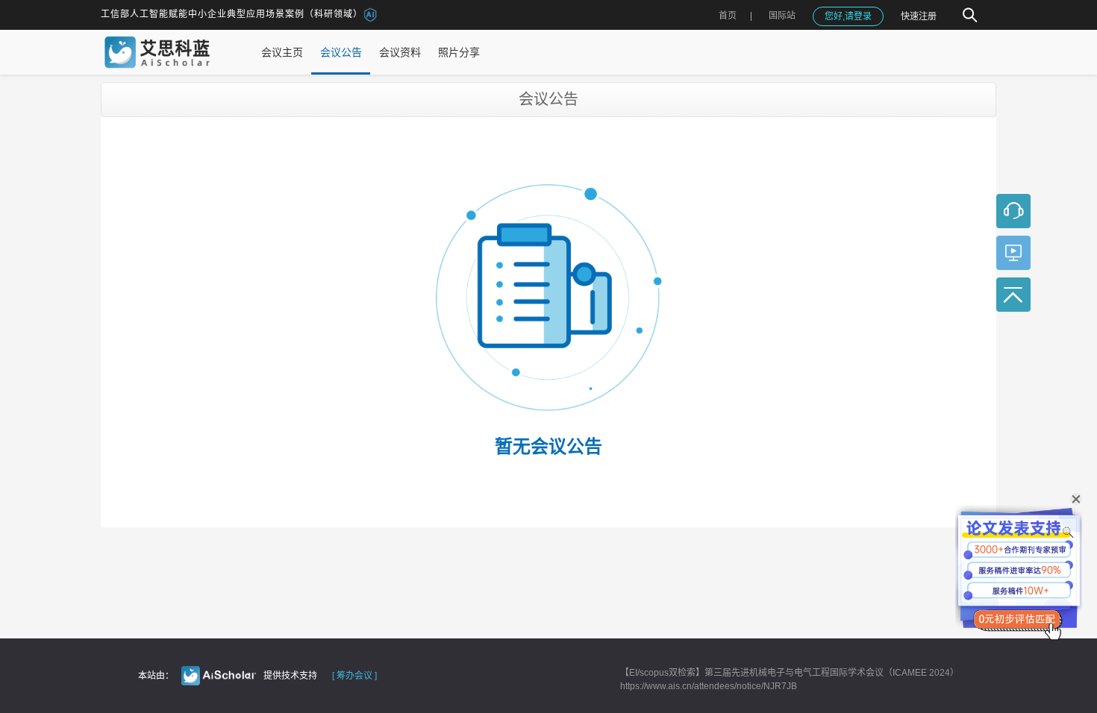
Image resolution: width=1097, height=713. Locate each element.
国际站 (782, 15)
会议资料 (400, 52)
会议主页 (282, 52)
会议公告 (341, 52)
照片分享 (459, 52)
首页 (728, 15)
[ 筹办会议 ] (354, 675)
